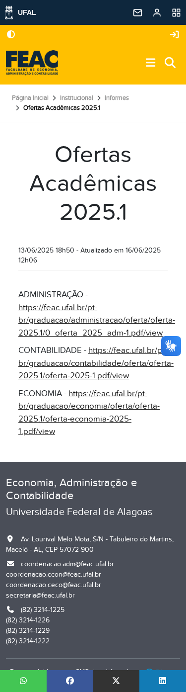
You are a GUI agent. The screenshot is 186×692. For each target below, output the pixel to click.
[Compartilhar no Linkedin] (162, 681)
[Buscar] (171, 63)
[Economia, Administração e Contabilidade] (32, 63)
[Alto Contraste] (11, 35)
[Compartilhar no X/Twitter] (116, 681)
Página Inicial (30, 98)
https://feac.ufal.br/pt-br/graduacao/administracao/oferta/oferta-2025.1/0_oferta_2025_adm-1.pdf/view (96, 320)
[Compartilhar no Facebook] (70, 681)
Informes (117, 98)
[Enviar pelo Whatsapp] (23, 681)
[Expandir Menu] (151, 63)
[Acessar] (174, 35)
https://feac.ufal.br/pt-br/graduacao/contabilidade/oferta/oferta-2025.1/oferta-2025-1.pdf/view (96, 363)
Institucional (76, 98)
